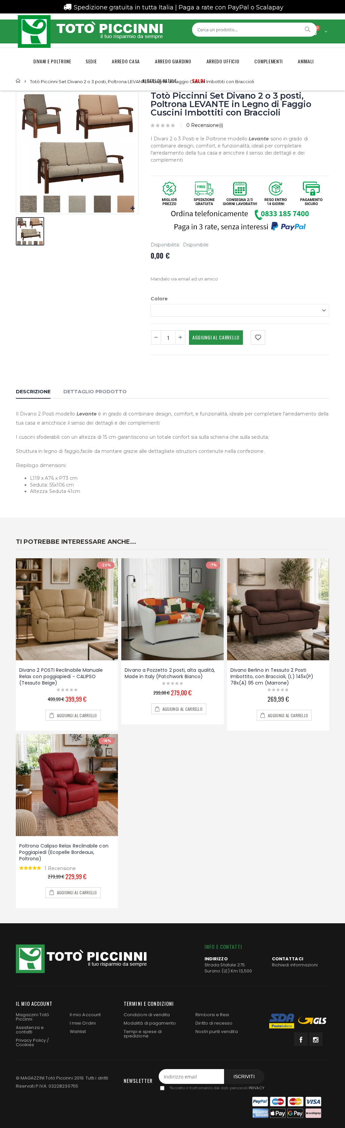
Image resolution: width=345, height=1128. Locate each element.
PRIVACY (256, 1088)
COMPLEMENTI (268, 61)
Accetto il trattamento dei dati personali (216, 1088)
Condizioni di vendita (147, 1014)
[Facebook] (301, 1039)
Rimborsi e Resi (212, 1014)
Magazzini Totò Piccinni (32, 1016)
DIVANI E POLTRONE (52, 61)
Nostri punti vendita (216, 1031)
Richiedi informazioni (295, 965)
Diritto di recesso (213, 1023)
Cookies (25, 1044)
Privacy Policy (31, 1040)
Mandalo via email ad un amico (184, 278)
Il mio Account (85, 1014)
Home (18, 81)
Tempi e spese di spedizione (143, 1033)
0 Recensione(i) (204, 125)
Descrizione (33, 392)
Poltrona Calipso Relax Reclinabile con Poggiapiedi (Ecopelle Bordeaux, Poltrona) (63, 852)
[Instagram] (315, 1039)
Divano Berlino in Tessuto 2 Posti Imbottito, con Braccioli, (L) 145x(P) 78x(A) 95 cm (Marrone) (272, 676)
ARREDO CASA (126, 61)
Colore (159, 298)
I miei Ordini (83, 1023)
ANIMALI (306, 61)
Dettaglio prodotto (95, 392)
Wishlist (78, 1031)
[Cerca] (308, 29)
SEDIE (91, 61)
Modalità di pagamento (150, 1023)
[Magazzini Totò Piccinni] (90, 31)
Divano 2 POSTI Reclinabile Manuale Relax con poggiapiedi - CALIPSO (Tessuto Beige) (61, 676)
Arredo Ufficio (223, 61)
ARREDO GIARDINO (173, 61)
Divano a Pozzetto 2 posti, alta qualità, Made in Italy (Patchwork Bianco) (170, 673)
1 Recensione (60, 868)
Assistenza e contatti (30, 1029)
